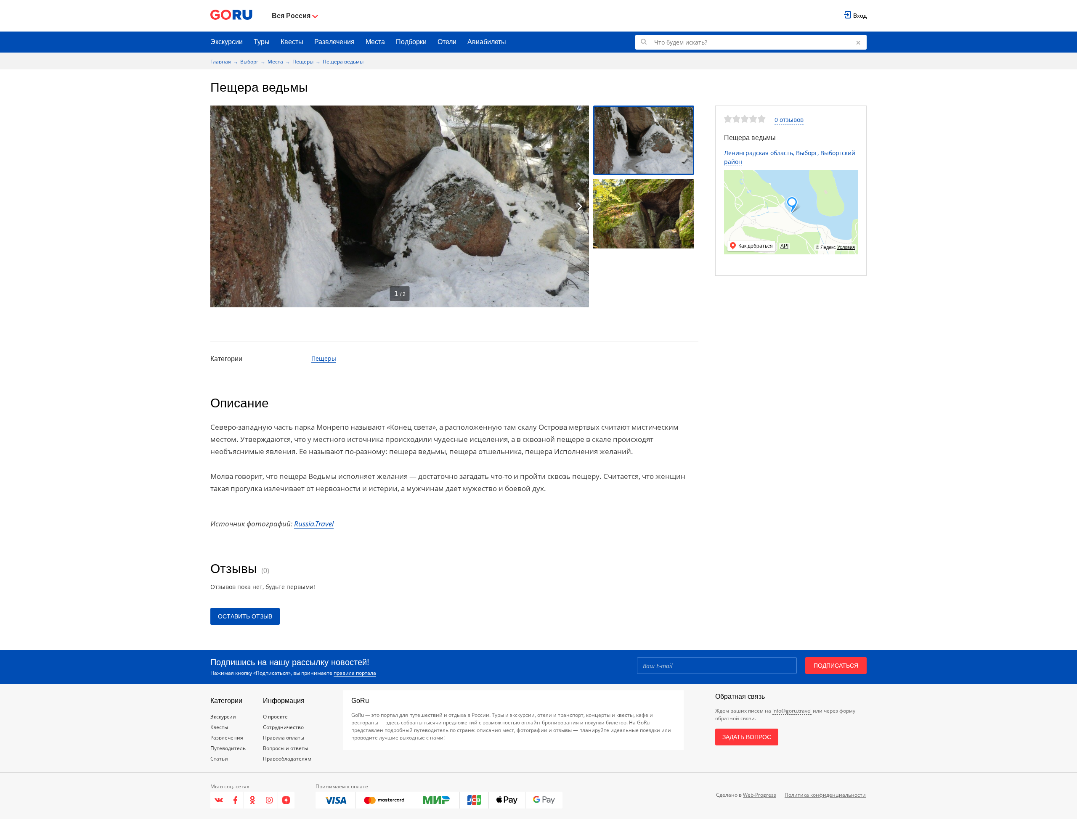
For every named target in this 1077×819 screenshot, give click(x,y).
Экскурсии (226, 41)
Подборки (411, 41)
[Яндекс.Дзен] (286, 800)
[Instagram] (269, 800)
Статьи (219, 758)
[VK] (218, 800)
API (784, 246)
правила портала (355, 672)
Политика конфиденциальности (825, 794)
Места (375, 41)
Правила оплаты (283, 737)
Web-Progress (759, 794)
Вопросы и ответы (285, 748)
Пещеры (302, 61)
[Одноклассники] (252, 800)
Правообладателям (287, 758)
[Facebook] (235, 800)
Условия (846, 247)
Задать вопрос (746, 737)
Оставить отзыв (245, 616)
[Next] (579, 206)
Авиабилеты (486, 41)
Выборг (249, 61)
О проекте (275, 716)
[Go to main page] (231, 16)
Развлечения (334, 41)
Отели (447, 41)
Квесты (292, 41)
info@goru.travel (792, 710)
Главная (220, 61)
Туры (262, 41)
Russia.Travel (314, 523)
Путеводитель (228, 748)
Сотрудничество (283, 727)
